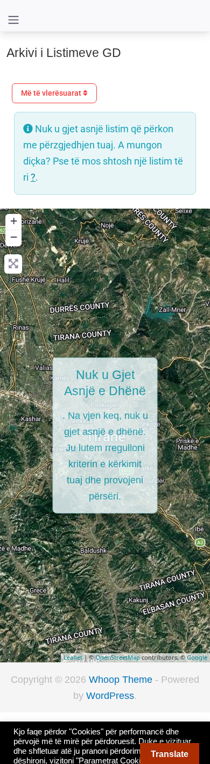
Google (197, 657)
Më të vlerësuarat (52, 93)
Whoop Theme (122, 679)
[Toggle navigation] (13, 20)
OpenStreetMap (117, 657)
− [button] (13, 237)
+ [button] (13, 220)
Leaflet (73, 657)
